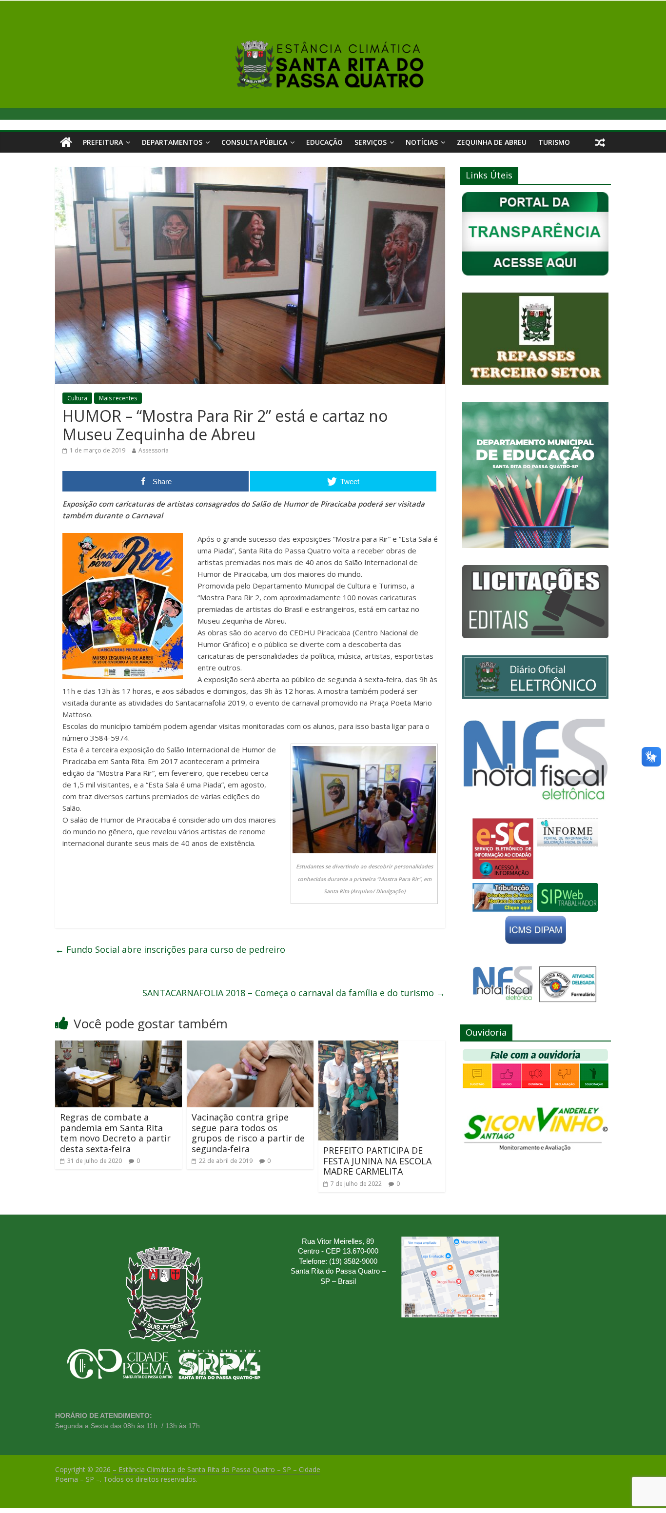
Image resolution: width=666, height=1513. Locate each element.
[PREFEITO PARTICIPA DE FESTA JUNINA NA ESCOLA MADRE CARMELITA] (358, 1046)
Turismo (554, 142)
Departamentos (172, 142)
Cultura (77, 398)
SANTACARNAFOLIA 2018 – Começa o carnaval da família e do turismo (293, 993)
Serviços (370, 142)
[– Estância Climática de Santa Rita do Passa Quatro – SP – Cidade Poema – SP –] (66, 142)
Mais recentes (118, 398)
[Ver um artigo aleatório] (600, 142)
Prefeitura (103, 142)
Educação (324, 142)
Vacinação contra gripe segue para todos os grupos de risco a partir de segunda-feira (248, 1133)
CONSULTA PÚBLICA (254, 142)
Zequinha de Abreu (492, 142)
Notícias (422, 142)
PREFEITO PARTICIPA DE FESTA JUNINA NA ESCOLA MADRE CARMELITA (377, 1160)
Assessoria (153, 450)
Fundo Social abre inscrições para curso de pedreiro (170, 949)
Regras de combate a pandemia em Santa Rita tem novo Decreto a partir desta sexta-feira (115, 1133)
